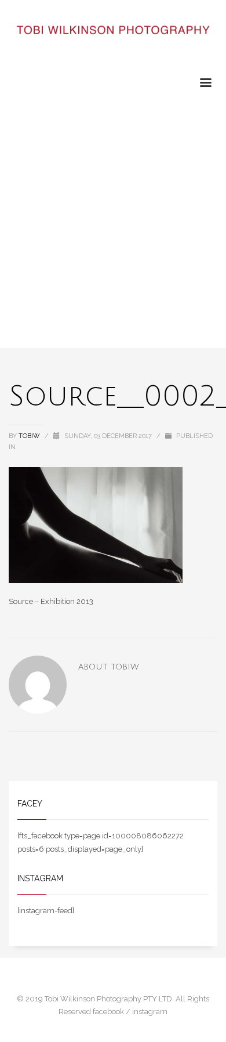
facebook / (112, 1011)
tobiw (30, 436)
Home (18, 103)
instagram (149, 1011)
